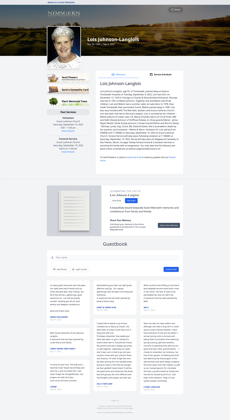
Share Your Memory (169, 225)
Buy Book (131, 200)
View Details (68, 130)
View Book (116, 200)
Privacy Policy (107, 408)
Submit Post (171, 269)
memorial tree (134, 157)
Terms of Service (122, 408)
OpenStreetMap (118, 412)
